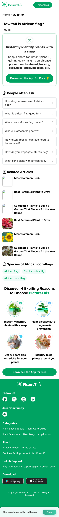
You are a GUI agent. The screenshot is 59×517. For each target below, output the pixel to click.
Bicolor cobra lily (34, 271)
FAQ (4, 466)
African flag (11, 271)
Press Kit (41, 453)
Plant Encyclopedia (13, 428)
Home (6, 14)
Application (44, 434)
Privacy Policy (10, 447)
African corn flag (14, 278)
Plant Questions (11, 434)
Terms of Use (28, 447)
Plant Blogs (29, 434)
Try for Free (42, 4)
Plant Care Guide (36, 428)
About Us (28, 453)
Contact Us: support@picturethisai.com (32, 466)
